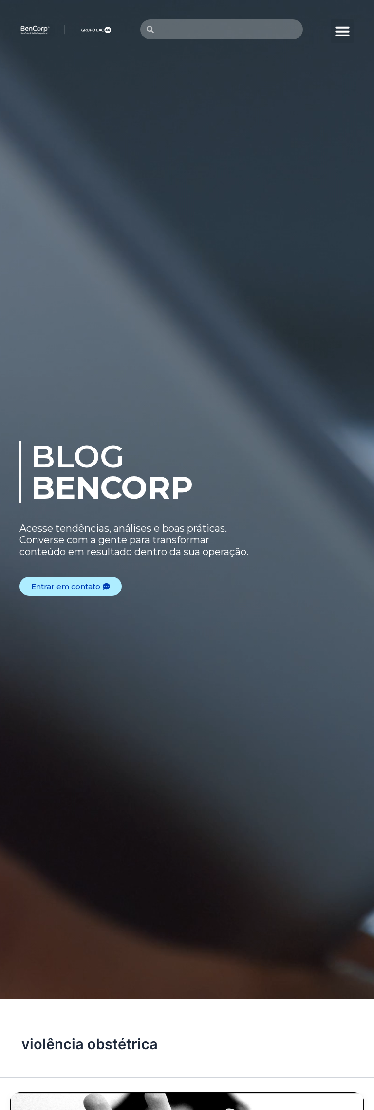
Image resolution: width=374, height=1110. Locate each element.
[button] (342, 31)
